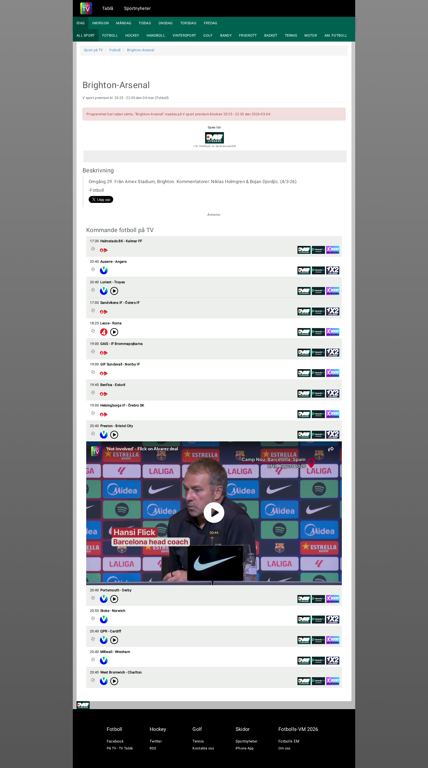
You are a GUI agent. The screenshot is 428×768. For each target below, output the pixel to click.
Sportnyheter (137, 8)
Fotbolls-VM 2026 (298, 729)
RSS (153, 748)
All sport (86, 35)
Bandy (226, 35)
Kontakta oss (203, 748)
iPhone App (245, 748)
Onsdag (166, 23)
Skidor (243, 729)
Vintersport (184, 35)
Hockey (132, 35)
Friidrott (248, 35)
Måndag (123, 23)
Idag (81, 23)
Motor (310, 35)
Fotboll (110, 35)
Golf (208, 35)
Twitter (156, 741)
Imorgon (100, 23)
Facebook (115, 741)
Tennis (291, 35)
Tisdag (145, 23)
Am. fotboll (335, 35)
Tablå (107, 8)
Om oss (284, 748)
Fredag (210, 23)
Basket (270, 35)
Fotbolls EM (288, 741)
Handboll (156, 35)
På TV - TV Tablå (120, 748)
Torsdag (188, 23)
